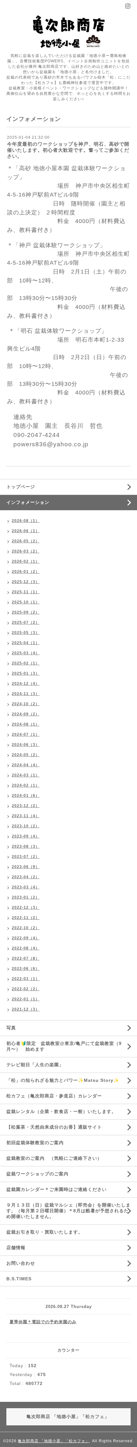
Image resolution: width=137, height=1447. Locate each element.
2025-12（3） (26, 582)
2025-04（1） (26, 643)
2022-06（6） (26, 968)
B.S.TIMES (19, 1278)
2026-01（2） (26, 571)
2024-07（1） (26, 734)
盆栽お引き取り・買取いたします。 (44, 1232)
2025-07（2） (26, 622)
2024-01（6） (26, 795)
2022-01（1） (26, 999)
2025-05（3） (26, 632)
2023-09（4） (26, 836)
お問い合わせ (20, 1263)
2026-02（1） (26, 561)
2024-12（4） (26, 683)
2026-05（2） (26, 541)
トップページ (20, 486)
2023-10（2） (26, 826)
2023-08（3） (26, 846)
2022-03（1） (26, 979)
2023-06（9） (26, 867)
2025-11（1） (26, 592)
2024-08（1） (26, 724)
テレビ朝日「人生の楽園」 (35, 1064)
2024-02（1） (26, 785)
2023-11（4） (26, 816)
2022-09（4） (26, 938)
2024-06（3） (26, 744)
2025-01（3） (26, 673)
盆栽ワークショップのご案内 (39, 1173)
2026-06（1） (26, 531)
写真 (11, 1027)
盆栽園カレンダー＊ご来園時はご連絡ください (56, 1189)
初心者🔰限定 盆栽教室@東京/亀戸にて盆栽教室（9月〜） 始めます (64, 1046)
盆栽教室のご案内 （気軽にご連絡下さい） (54, 1158)
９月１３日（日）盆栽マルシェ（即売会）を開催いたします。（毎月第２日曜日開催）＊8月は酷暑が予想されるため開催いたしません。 (68, 1210)
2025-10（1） (26, 602)
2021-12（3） (26, 1009)
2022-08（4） (26, 948)
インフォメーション (27, 502)
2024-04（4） (26, 765)
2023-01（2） (26, 897)
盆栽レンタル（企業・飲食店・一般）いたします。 (63, 1111)
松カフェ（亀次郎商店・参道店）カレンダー (54, 1095)
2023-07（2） (26, 856)
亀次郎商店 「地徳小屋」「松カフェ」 (54, 1441)
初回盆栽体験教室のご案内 (37, 1142)
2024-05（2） (26, 755)
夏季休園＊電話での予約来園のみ (43, 1321)
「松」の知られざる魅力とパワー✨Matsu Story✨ (62, 1080)
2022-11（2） (26, 917)
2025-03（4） (26, 653)
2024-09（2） (26, 714)
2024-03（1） (26, 775)
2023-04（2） (26, 877)
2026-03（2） (26, 551)
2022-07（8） (26, 958)
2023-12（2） (26, 806)
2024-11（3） (26, 694)
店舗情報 (15, 1247)
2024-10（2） (26, 704)
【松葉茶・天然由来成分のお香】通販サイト (54, 1127)
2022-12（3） (26, 907)
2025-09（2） (26, 612)
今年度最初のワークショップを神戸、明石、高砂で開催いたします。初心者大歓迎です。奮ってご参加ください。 (68, 150)
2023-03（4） (26, 887)
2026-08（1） (26, 520)
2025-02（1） (26, 663)
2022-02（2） (26, 989)
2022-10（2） (26, 928)
